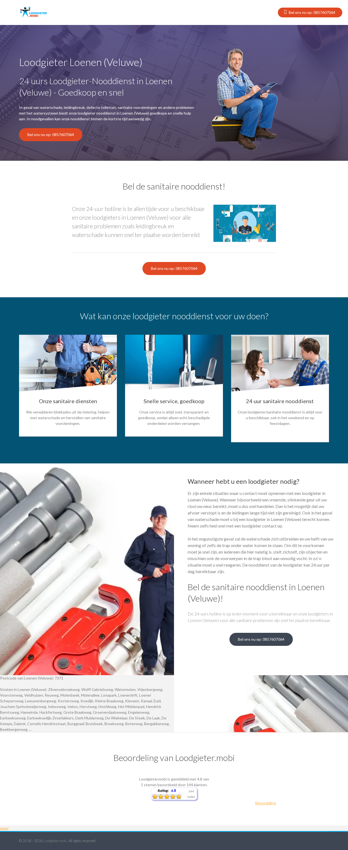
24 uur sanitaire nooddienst (280, 401)
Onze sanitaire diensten (68, 401)
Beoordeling (265, 803)
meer (4, 828)
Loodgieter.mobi (55, 841)
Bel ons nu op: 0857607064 (312, 12)
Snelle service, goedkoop (174, 401)
